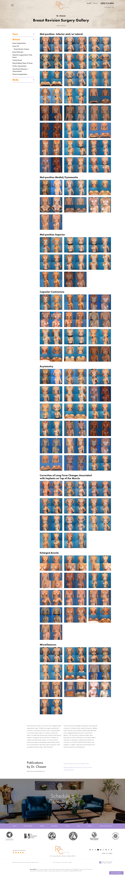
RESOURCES (55, 826)
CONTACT (89, 826)
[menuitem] (90, 850)
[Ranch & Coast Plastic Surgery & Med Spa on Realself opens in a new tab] (103, 850)
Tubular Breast (17, 60)
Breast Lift (16, 46)
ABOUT (14, 826)
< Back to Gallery (61, 25)
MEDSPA (42, 826)
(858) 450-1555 (77, 870)
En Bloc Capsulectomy (20, 66)
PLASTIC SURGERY (28, 826)
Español (95, 3)
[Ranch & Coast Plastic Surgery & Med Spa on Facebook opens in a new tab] (93, 850)
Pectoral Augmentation (20, 74)
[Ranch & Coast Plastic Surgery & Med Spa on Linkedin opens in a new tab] (101, 850)
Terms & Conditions (57, 862)
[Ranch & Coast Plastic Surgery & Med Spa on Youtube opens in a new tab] (98, 850)
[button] (12, 5)
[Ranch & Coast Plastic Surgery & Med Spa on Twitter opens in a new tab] (95, 850)
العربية (89, 3)
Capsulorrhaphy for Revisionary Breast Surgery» (76, 763)
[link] (107, 3)
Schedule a (62, 798)
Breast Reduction (18, 52)
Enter (62, 807)
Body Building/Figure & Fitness (23, 63)
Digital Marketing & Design (107, 862)
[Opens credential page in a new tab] (39, 836)
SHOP (78, 826)
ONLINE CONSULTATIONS (105, 826)
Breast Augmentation (19, 43)
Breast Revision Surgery (21, 49)
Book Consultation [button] (116, 873)
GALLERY (67, 826)
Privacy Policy (64, 862)
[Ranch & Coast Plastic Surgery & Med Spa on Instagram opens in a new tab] (90, 850)
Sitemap (70, 862)
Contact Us (109, 7)
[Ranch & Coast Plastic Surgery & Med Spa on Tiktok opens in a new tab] (111, 850)
